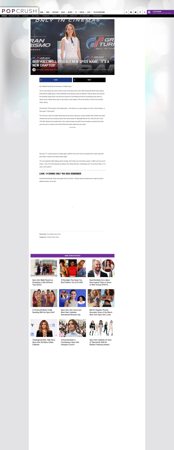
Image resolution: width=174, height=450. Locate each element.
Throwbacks (45, 16)
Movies (70, 12)
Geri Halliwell (50, 234)
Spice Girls (58, 234)
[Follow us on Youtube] (135, 12)
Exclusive (55, 12)
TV (76, 12)
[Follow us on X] (144, 12)
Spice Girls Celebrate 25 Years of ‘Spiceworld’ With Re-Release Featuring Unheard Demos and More (101, 342)
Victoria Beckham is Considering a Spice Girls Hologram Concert (70, 342)
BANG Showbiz (39, 69)
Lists (88, 12)
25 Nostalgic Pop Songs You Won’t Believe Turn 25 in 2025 (72, 281)
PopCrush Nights (98, 16)
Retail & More (64, 16)
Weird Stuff (73, 16)
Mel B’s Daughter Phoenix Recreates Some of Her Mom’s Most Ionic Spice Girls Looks (101, 312)
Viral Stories (35, 16)
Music (63, 12)
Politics (54, 16)
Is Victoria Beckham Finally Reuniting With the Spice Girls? (43, 311)
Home (41, 12)
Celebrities (25, 16)
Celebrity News (51, 237)
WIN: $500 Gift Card (14, 16)
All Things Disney (85, 16)
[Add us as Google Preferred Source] (131, 12)
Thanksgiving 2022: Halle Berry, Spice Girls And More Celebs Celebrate (43, 342)
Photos (82, 12)
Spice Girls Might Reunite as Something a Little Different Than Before (42, 282)
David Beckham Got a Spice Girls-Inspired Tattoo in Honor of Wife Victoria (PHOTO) (100, 282)
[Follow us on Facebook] (140, 12)
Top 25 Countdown (99, 12)
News (47, 12)
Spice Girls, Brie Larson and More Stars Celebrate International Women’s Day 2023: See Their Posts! (71, 312)
